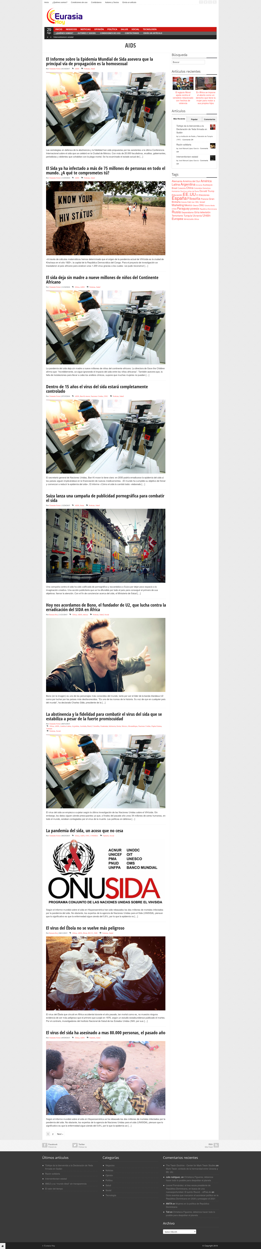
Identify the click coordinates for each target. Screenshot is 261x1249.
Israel (202, 201)
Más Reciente (179, 118)
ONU (106, 396)
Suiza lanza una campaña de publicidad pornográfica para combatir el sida (105, 498)
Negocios (71, 29)
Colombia (95, 726)
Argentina (75, 726)
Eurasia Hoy (53, 614)
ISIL (197, 201)
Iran (193, 202)
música (85, 614)
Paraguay (183, 208)
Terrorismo (177, 215)
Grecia (184, 202)
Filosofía (193, 198)
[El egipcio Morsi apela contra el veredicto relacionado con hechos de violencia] (183, 83)
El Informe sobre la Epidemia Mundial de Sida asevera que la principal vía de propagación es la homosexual (99, 61)
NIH (95, 933)
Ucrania (197, 215)
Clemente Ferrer (55, 68)
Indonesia (112, 726)
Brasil (89, 726)
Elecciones (204, 194)
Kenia (119, 726)
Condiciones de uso (79, 2)
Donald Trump (207, 191)
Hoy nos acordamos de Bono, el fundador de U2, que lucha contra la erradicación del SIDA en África (106, 607)
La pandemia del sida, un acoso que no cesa (84, 830)
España (179, 198)
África (77, 287)
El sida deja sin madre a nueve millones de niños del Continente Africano (102, 279)
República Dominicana (208, 209)
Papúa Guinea (156, 726)
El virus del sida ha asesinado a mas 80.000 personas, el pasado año (105, 1032)
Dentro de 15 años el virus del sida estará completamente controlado (97, 388)
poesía (194, 208)
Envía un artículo (129, 2)
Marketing (178, 205)
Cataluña (182, 188)
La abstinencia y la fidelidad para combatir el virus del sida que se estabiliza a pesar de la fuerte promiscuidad (104, 716)
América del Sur (191, 181)
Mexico (124, 726)
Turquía (188, 215)
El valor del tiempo (54, 1188)
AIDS (77, 68)
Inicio (46, 2)
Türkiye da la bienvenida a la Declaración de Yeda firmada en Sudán (191, 129)
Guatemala (104, 726)
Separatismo (187, 212)
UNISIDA (94, 835)
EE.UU (90, 933)
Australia (83, 726)
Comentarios (209, 119)
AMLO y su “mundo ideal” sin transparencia (66, 1183)
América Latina (65, 726)
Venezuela (189, 218)
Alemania (177, 181)
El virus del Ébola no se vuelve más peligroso (85, 928)
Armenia (199, 185)
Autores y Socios (112, 2)
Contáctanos (96, 2)
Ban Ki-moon (85, 396)
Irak (189, 201)
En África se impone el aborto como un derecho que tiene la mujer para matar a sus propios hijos (206, 98)
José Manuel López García (189, 148)
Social (135, 29)
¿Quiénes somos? (59, 2)
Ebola (85, 933)
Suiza (82, 505)
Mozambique (132, 726)
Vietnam (49, 728)
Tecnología (150, 29)
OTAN (174, 209)
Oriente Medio (210, 205)
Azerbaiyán (208, 184)
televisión (205, 212)
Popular (194, 119)
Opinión (99, 29)
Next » (60, 1133)
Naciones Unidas (97, 396)
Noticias (86, 29)
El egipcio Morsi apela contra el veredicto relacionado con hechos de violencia (183, 98)
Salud (124, 29)
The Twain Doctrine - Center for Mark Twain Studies (191, 1165)
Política (112, 29)
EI (197, 195)
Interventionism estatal (63, 37)
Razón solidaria (183, 144)
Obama (195, 205)
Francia (204, 198)
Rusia (176, 211)
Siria (196, 212)
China (189, 188)
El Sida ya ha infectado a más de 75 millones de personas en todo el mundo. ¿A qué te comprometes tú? (105, 170)
